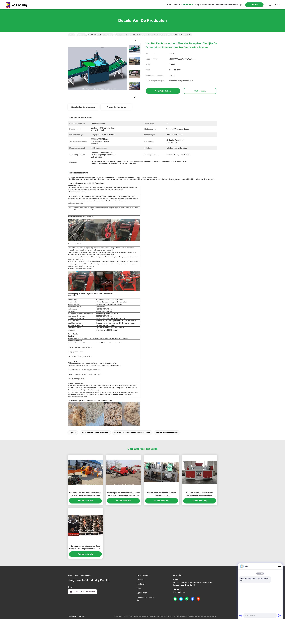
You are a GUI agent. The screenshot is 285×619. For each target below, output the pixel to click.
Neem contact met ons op (146, 598)
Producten (81, 35)
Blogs (139, 588)
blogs (198, 5)
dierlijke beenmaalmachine (167, 432)
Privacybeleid (72, 616)
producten (188, 5)
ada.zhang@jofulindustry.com (84, 591)
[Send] (279, 615)
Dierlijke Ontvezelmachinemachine (100, 35)
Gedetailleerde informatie (83, 107)
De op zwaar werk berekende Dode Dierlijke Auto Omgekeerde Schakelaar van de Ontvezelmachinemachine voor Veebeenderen (85, 547)
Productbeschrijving (116, 107)
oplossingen (208, 5)
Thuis (168, 5)
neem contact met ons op (229, 5)
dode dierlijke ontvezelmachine (94, 432)
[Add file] (240, 615)
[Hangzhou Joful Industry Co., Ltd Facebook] (193, 599)
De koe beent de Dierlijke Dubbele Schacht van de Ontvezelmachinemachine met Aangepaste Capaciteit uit (161, 494)
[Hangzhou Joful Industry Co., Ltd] (18, 4)
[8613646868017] (175, 599)
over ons (177, 5)
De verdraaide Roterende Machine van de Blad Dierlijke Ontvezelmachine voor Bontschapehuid (85, 494)
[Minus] (279, 566)
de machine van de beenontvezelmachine (132, 432)
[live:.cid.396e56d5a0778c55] (181, 599)
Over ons (140, 579)
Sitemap (81, 616)
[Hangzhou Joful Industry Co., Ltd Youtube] (198, 599)
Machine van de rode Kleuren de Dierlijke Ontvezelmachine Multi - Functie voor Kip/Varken (199, 494)
